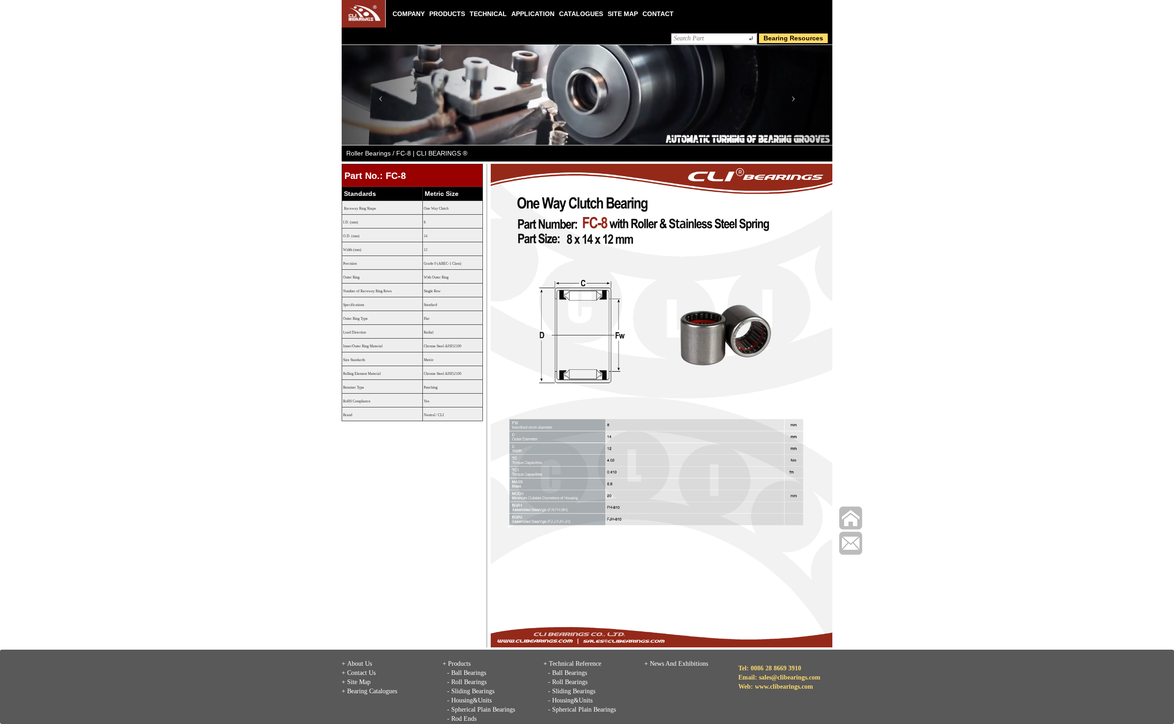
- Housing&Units (469, 700)
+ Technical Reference (572, 663)
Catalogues (581, 13)
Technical (488, 13)
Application (532, 13)
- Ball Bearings (466, 672)
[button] (378, 95)
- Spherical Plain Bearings (481, 709)
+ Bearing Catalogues (369, 691)
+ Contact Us (359, 672)
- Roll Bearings (467, 682)
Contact (658, 13)
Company (409, 13)
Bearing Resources (793, 38)
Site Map (623, 13)
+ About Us (357, 663)
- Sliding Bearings (470, 691)
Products (447, 13)
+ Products (457, 663)
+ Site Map (356, 682)
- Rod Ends (461, 718)
